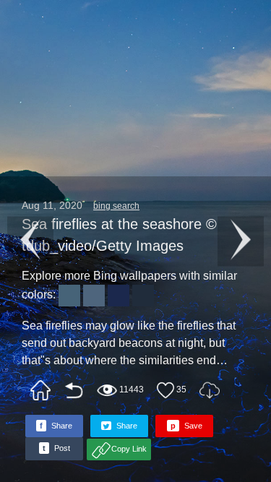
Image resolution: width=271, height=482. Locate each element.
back (74, 390)
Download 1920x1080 (209, 390)
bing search (116, 206)
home (40, 390)
